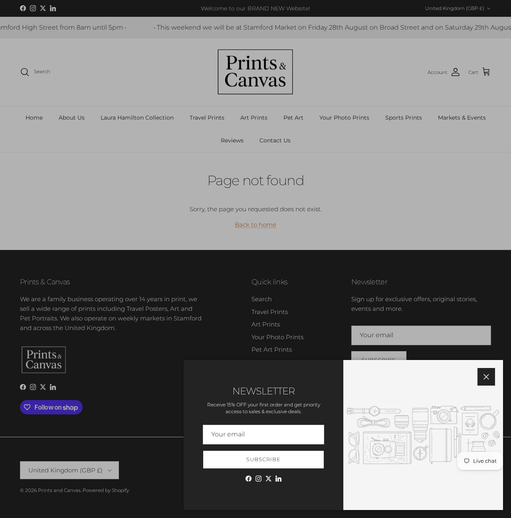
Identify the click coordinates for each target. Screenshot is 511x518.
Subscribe (263, 459)
